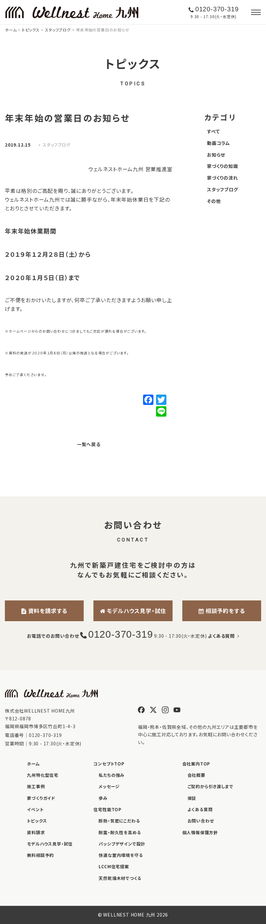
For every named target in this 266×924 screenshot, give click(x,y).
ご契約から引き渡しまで (210, 786)
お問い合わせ (200, 821)
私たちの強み (112, 775)
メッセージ (109, 786)
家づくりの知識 (222, 166)
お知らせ (216, 154)
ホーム (33, 764)
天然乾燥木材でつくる (120, 878)
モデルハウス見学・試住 (135, 611)
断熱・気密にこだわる (119, 821)
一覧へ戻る (89, 444)
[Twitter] (161, 400)
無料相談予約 (40, 855)
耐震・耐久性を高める (120, 832)
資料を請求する (47, 611)
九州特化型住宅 (42, 775)
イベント (35, 809)
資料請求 (36, 832)
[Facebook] (148, 400)
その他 (214, 201)
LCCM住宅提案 (114, 866)
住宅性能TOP (107, 809)
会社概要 (196, 775)
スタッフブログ (56, 145)
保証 (192, 798)
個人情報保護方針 (200, 832)
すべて (213, 131)
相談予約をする (224, 611)
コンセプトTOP (108, 764)
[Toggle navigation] (256, 12)
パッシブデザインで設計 (122, 844)
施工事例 (36, 786)
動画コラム (218, 143)
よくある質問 (222, 636)
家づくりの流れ (222, 177)
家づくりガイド (41, 798)
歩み (103, 798)
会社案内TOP (196, 764)
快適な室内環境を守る (121, 855)
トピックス (37, 821)
